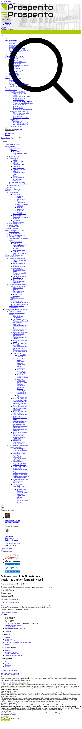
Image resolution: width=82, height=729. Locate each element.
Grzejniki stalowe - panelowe (22, 205)
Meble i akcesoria (14, 45)
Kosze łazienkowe (18, 100)
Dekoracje (12, 43)
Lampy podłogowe (18, 168)
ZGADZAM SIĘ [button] (5, 720)
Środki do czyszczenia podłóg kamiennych (21, 365)
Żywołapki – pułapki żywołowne (19, 85)
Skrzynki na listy (14, 73)
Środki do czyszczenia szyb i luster (22, 500)
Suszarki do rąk (18, 106)
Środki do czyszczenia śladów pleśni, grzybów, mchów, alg (20, 408)
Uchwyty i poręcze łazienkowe (22, 109)
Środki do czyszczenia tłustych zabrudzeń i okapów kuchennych (20, 422)
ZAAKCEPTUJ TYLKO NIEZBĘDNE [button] (11, 719)
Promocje (8, 665)
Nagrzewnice (17, 63)
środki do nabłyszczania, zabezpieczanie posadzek (20, 481)
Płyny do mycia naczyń (20, 319)
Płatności (8, 650)
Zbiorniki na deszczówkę (17, 83)
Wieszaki (11, 53)
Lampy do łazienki (18, 164)
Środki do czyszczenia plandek (21, 495)
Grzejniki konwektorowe (21, 201)
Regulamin (8, 639)
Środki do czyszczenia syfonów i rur (20, 412)
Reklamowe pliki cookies (8, 703)
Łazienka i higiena (14, 255)
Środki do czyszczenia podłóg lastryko (22, 371)
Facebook (8, 631)
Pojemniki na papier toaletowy (22, 101)
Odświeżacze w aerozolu (21, 113)
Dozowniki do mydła (19, 98)
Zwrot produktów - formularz (14, 655)
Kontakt (7, 644)
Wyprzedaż (17, 309)
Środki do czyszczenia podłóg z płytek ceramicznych (21, 391)
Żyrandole (16, 181)
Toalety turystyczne (15, 126)
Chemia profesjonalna (18, 446)
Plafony (15, 176)
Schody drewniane (15, 71)
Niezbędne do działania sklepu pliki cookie (16, 683)
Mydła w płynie (17, 121)
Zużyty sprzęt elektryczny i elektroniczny (18, 642)
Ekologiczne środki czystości (19, 454)
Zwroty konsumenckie (12, 654)
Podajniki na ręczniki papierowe (23, 103)
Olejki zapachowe (18, 114)
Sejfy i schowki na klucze (17, 48)
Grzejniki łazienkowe (20, 208)
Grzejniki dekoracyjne (21, 198)
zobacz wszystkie (6, 548)
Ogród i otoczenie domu (15, 229)
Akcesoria (20, 196)
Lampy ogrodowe (14, 86)
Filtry (2, 507)
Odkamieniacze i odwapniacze (18, 317)
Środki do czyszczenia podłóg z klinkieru (22, 376)
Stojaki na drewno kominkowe (18, 50)
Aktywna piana (21, 489)
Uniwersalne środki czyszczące (19, 438)
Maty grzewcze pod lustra (21, 96)
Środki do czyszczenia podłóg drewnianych (21, 359)
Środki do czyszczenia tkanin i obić (20, 415)
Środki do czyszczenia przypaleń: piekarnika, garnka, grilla (20, 403)
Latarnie (15, 251)
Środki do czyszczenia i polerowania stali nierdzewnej (20, 333)
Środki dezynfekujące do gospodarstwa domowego (20, 322)
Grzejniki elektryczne (19, 62)
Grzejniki (15, 60)
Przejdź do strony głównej (9, 612)
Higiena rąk (14, 120)
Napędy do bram (14, 75)
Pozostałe (16, 67)
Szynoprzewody (18, 179)
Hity (6, 661)
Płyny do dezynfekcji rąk (20, 124)
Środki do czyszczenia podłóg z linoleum (22, 380)
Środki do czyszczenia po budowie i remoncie (20, 350)
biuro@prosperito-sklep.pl (9, 3)
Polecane (8, 663)
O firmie (7, 638)
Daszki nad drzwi (14, 42)
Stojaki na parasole (15, 51)
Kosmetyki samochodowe (19, 486)
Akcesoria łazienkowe (18, 92)
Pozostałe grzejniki (20, 211)
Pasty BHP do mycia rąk (20, 123)
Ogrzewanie (14, 58)
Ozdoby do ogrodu (14, 81)
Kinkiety (15, 160)
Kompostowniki (14, 80)
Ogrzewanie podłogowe (20, 65)
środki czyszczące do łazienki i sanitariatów (20, 473)
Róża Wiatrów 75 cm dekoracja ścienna (12, 522)
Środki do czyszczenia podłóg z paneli (21, 385)
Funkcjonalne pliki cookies (9, 691)
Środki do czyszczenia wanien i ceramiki (20, 426)
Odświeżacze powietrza (18, 111)
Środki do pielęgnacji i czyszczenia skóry (20, 450)
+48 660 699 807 (6, 1)
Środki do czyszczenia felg (22, 491)
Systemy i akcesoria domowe (15, 190)
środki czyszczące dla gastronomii (20, 467)
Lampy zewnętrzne (19, 250)
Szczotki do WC (18, 108)
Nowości (7, 666)
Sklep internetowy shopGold (10, 673)
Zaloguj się (8, 23)
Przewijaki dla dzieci (19, 104)
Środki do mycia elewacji (20, 432)
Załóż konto (8, 24)
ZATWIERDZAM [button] (6, 711)
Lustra (15, 95)
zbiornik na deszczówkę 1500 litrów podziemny (11, 538)
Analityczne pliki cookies (8, 696)
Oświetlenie (12, 47)
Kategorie (4, 141)
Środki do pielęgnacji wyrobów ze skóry (19, 434)
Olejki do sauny (17, 116)
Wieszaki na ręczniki (19, 93)
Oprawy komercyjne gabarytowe (19, 170)
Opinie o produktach (7, 510)
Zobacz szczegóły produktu (10, 602)
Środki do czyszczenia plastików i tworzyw (20, 347)
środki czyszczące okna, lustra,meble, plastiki (21, 477)
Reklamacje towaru (11, 652)
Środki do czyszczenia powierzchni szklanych (20, 399)
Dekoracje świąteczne (20, 153)
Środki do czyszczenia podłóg (19, 354)
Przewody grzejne (18, 70)
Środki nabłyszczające (22, 396)
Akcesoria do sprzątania (19, 442)
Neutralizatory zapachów (21, 118)
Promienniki (16, 68)
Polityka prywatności (11, 641)
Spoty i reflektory (18, 177)
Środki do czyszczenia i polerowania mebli (20, 329)
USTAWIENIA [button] (5, 717)
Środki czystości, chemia (17, 312)
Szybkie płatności (6, 551)
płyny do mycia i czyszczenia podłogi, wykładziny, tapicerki (19, 463)
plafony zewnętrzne (19, 253)
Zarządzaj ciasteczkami (9, 670)
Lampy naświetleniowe (20, 245)
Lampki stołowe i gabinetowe (18, 162)
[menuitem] (43, 129)
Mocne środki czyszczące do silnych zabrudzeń (20, 458)
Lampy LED (16, 166)
